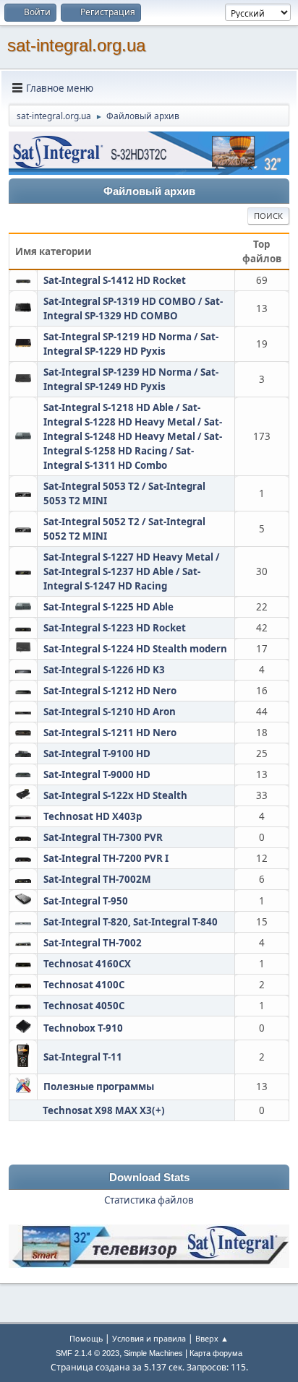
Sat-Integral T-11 (82, 1056)
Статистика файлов (149, 1199)
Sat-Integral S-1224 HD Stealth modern (135, 648)
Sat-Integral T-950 (85, 900)
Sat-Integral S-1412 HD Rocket (114, 280)
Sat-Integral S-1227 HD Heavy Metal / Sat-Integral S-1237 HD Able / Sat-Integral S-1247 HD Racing (131, 571)
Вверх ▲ (212, 1338)
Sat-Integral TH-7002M (97, 879)
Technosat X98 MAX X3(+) (104, 1110)
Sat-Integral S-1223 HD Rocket (114, 627)
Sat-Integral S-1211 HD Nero (109, 732)
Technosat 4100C (83, 984)
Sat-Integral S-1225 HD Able (108, 606)
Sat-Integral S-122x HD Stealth (115, 795)
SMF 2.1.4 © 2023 (87, 1353)
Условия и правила (149, 1338)
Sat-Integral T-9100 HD (96, 753)
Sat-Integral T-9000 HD (96, 774)
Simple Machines (153, 1353)
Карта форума (216, 1353)
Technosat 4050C (83, 1005)
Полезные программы (98, 1086)
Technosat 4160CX (87, 963)
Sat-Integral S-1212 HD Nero (109, 690)
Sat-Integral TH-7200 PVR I (106, 858)
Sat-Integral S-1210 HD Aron (109, 711)
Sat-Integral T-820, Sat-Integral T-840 (130, 921)
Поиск (268, 215)
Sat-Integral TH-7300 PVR (103, 837)
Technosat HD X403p (92, 816)
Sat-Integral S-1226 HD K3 (104, 669)
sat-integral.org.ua (76, 45)
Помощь (86, 1338)
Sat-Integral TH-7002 (92, 942)
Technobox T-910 (83, 1028)
